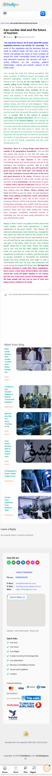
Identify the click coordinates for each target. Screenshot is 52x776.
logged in (14, 535)
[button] (4, 13)
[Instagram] (33, 563)
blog (7, 23)
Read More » (9, 407)
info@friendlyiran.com (26, 583)
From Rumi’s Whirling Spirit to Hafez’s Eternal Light (8, 448)
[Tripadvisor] (14, 563)
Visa (25, 772)
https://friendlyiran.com (26, 589)
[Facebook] (18, 563)
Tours (15, 772)
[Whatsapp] (9, 563)
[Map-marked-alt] (28, 563)
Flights (33, 772)
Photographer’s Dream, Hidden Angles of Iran (10, 473)
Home (2, 23)
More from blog (14, 344)
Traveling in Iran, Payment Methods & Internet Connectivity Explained (9, 394)
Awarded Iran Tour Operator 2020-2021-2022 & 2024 (26, 742)
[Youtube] (37, 563)
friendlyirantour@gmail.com (28, 586)
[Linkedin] (23, 563)
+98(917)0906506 (24, 572)
